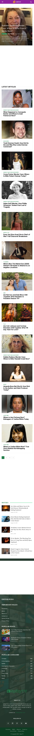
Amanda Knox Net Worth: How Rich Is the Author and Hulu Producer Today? (16, 388)
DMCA (3, 611)
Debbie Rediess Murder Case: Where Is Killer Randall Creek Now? (16, 358)
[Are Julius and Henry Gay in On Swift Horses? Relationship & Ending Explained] (6, 508)
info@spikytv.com (20, 712)
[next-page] (13, 457)
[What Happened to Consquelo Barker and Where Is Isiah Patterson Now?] (17, 98)
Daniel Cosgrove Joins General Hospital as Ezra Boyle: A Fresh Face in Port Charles (21, 551)
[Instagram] (12, 723)
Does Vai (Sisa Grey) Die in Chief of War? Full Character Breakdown (16, 235)
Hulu (4, 384)
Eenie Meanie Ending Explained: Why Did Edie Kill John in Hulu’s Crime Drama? (20, 518)
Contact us (5, 616)
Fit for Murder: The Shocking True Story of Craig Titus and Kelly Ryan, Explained (21, 540)
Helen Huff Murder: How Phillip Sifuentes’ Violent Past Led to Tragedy (15, 205)
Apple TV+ (6, 232)
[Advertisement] (17, 65)
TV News (5, 261)
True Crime (4, 33)
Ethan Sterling (11, 33)
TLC (4, 324)
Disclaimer (5, 608)
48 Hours (6, 141)
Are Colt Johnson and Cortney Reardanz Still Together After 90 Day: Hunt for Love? (15, 328)
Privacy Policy (5, 621)
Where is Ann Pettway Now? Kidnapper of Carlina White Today (16, 418)
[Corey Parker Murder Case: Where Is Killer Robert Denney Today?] (17, 161)
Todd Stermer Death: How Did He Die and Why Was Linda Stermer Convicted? (15, 145)
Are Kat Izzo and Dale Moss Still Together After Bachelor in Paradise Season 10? (15, 296)
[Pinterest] (17, 723)
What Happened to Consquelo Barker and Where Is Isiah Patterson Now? (14, 114)
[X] (21, 723)
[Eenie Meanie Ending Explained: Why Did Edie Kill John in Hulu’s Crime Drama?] (6, 519)
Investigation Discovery (11, 110)
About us (4, 613)
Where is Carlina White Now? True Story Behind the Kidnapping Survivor (16, 448)
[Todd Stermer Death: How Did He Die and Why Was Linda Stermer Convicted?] (17, 130)
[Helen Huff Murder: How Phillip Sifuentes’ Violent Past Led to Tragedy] (17, 190)
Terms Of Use (5, 618)
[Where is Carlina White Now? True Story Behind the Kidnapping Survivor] (17, 433)
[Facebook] (8, 723)
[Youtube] (26, 723)
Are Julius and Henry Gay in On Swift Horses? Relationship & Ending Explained (20, 508)
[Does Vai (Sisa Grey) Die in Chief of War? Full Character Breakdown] (17, 221)
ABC (4, 292)
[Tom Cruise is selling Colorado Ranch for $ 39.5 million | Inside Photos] (6, 647)
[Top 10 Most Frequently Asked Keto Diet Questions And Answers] (6, 632)
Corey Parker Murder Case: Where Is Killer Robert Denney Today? (16, 175)
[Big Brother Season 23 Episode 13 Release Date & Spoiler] (6, 639)
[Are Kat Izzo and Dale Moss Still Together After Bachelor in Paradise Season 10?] (17, 281)
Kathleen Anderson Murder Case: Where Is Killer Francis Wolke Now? (14, 28)
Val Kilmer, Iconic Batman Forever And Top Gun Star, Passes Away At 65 (21, 529)
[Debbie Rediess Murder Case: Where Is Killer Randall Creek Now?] (17, 343)
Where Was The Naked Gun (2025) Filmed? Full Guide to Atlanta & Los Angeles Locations (16, 265)
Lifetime (5, 415)
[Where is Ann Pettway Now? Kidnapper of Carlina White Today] (17, 404)
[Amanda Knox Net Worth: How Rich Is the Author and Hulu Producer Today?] (17, 373)
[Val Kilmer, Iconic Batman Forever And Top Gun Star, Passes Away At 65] (6, 530)
